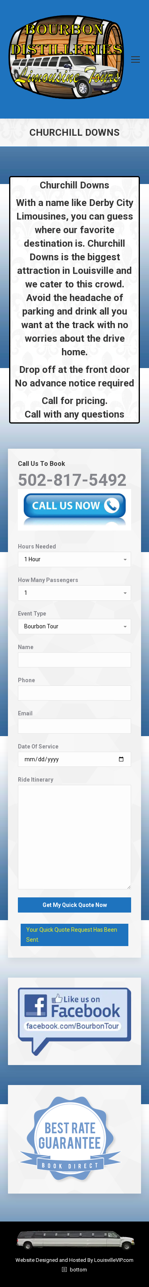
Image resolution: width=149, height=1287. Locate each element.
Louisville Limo (75, 1278)
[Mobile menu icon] (135, 59)
